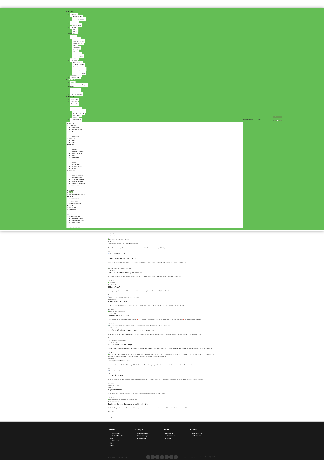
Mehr (109, 414)
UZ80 (74, 21)
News (72, 82)
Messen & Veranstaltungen (78, 85)
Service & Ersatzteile (248, 119)
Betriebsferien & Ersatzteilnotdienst (123, 244)
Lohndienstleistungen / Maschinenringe (79, 74)
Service (75, 117)
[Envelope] (153, 457)
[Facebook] (167, 457)
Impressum (194, 457)
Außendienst (76, 115)
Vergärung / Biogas (78, 64)
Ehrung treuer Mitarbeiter (119, 361)
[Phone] (148, 457)
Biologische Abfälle (78, 41)
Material (73, 37)
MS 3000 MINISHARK (79, 19)
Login (259, 119)
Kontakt (71, 106)
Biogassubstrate (77, 43)
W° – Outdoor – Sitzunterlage (120, 344)
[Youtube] (162, 457)
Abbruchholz (76, 54)
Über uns (71, 96)
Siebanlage (74, 23)
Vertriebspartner (76, 119)
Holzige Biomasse (78, 56)
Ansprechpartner (76, 109)
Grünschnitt (76, 39)
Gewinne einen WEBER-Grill (119, 316)
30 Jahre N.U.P (114, 287)
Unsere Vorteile (75, 90)
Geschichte (72, 212)
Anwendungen (73, 188)
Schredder (74, 15)
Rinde (75, 45)
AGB (185, 457)
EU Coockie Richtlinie (212, 457)
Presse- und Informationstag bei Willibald (125, 272)
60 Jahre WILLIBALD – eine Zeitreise (122, 258)
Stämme (75, 58)
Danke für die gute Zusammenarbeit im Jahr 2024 (128, 404)
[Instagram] (171, 457)
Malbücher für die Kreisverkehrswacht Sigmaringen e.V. (131, 330)
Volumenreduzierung (79, 69)
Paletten (75, 50)
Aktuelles (71, 79)
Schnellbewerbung (76, 94)
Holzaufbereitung (78, 67)
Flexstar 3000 (77, 25)
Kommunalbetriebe (78, 71)
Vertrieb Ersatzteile (78, 113)
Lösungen (71, 34)
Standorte (74, 102)
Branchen (74, 60)
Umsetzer (74, 27)
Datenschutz (203, 457)
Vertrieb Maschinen (78, 111)
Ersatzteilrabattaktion (117, 375)
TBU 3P (75, 29)
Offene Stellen (75, 92)
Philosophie (74, 99)
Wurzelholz (76, 47)
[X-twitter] (176, 457)
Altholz (75, 52)
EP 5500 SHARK (77, 17)
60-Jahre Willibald (115, 389)
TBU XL (73, 142)
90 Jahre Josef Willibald (117, 301)
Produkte (71, 11)
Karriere (71, 87)
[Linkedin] (157, 457)
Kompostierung (77, 62)
